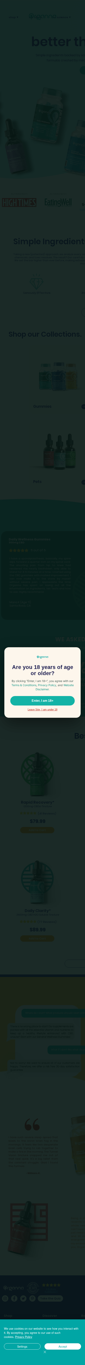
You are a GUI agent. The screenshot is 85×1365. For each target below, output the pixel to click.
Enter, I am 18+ (42, 700)
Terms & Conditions (23, 685)
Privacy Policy (23, 1337)
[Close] (42, 1354)
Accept (63, 1346)
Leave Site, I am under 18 (42, 709)
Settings (22, 1346)
